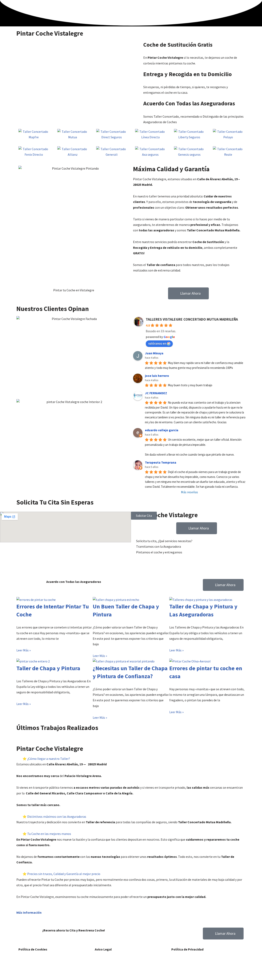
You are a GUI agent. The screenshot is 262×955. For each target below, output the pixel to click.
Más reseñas (189, 492)
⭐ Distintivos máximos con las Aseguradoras (54, 816)
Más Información (29, 912)
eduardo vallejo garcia (161, 430)
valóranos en (157, 343)
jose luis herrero (157, 376)
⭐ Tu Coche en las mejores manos (47, 834)
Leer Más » (23, 650)
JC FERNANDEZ (156, 393)
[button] (20, 735)
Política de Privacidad (187, 949)
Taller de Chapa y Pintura (48, 668)
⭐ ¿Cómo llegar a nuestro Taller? (46, 759)
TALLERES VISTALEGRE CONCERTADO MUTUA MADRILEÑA (192, 319)
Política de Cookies (32, 949)
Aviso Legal (103, 949)
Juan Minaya (154, 353)
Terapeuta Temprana (160, 462)
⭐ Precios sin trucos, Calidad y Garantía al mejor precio (61, 874)
